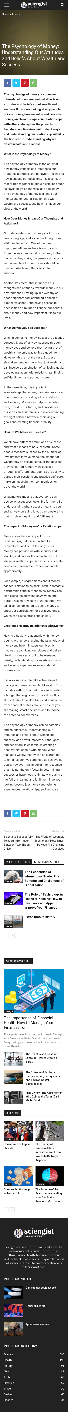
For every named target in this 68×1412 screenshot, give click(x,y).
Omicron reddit (35, 1305)
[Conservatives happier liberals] (18, 1131)
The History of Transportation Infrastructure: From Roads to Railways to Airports (48, 1152)
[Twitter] (16, 83)
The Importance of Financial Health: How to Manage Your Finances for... (28, 1023)
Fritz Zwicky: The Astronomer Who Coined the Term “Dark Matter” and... (44, 1096)
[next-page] (12, 935)
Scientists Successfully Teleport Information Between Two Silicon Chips (18, 842)
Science (40, 1184)
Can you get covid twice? (41, 1287)
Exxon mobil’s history (40, 917)
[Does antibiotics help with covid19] (18, 1176)
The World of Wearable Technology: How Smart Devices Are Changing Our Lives (49, 842)
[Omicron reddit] (13, 1310)
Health (8, 1184)
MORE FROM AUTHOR (47, 862)
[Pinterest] (25, 83)
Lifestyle (9, 1011)
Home (5, 14)
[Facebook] (7, 83)
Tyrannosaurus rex (37, 1324)
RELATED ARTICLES (18, 862)
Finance (16, 14)
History (40, 1139)
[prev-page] (6, 935)
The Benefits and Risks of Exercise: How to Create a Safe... (41, 1058)
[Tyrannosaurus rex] (13, 1329)
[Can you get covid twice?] (13, 1292)
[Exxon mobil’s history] (13, 921)
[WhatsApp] (33, 83)
